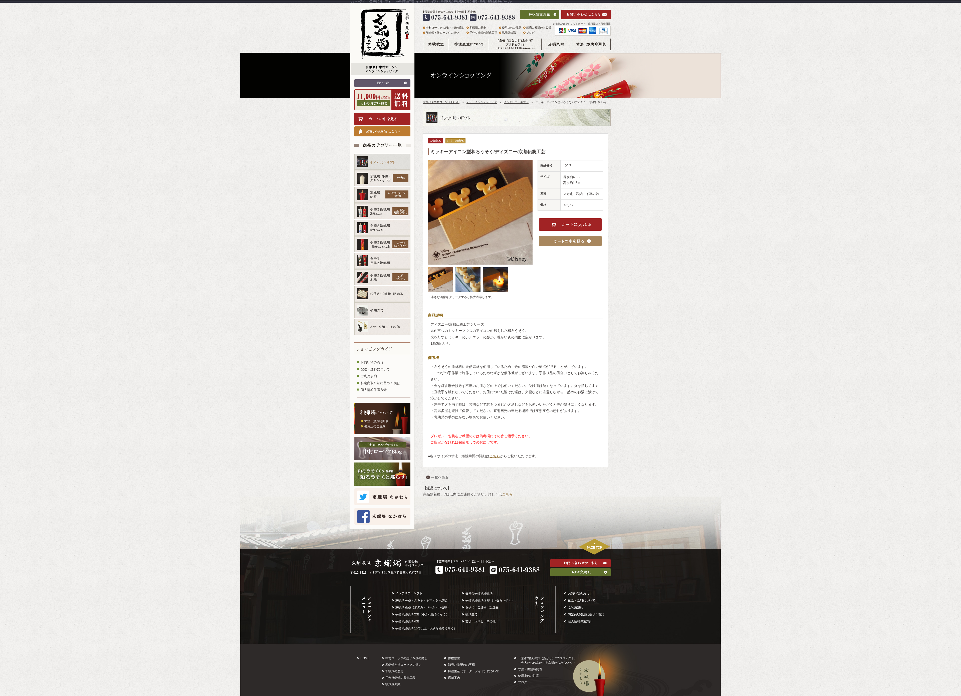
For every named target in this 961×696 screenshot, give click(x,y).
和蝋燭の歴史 (477, 27)
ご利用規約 (369, 376)
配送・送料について (375, 369)
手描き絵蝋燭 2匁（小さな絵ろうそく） (422, 614)
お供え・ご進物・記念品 (482, 607)
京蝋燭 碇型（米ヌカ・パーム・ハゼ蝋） (422, 607)
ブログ (530, 32)
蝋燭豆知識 (509, 32)
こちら (495, 456)
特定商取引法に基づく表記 (380, 383)
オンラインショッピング (481, 102)
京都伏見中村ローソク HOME (441, 102)
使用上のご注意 (374, 426)
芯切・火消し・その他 (480, 621)
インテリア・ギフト (516, 102)
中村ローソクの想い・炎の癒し (445, 27)
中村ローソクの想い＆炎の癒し (406, 658)
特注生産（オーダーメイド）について (473, 671)
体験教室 (454, 658)
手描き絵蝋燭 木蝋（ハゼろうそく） (489, 600)
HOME (364, 658)
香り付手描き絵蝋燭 (479, 593)
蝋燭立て (471, 614)
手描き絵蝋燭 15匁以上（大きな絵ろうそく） (426, 628)
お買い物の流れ (372, 362)
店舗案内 (454, 677)
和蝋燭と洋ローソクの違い (442, 32)
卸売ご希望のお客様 (538, 27)
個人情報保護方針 (374, 390)
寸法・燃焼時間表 (376, 421)
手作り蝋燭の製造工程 (483, 32)
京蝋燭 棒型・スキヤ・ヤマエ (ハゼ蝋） (422, 600)
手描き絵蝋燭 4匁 (407, 621)
